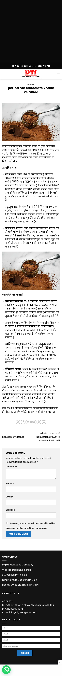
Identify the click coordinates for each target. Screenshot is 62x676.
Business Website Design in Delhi (20, 585)
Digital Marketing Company (17, 564)
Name (10, 483)
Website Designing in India (16, 570)
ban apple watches (13, 437)
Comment (12, 466)
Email (9, 496)
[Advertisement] (31, 31)
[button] (6, 669)
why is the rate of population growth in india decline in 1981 (48, 437)
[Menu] (58, 74)
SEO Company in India (14, 575)
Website (10, 509)
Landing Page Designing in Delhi (19, 580)
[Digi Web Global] (31, 74)
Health (30, 84)
